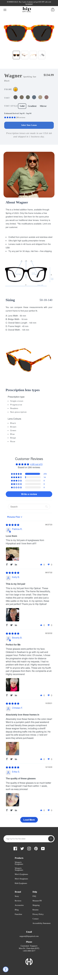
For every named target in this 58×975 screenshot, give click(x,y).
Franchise (18, 914)
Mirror (43, 106)
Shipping (36, 905)
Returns (35, 910)
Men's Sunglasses (21, 879)
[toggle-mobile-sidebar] (5, 9)
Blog (17, 910)
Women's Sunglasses (19, 869)
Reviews (18, 901)
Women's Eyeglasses (19, 863)
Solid (22, 106)
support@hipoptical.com (29, 936)
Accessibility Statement (42, 923)
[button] (10, 117)
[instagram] (18, 5)
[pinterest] (22, 5)
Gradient (32, 106)
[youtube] (27, 5)
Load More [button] (29, 819)
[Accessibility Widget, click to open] (5, 969)
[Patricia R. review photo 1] (12, 554)
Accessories (19, 905)
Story (17, 896)
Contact (36, 919)
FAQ (34, 896)
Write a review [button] (29, 494)
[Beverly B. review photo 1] (12, 685)
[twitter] (13, 5)
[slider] (12, 524)
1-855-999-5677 (29, 951)
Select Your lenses (29, 125)
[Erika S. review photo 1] (12, 799)
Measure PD (37, 901)
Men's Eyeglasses (21, 874)
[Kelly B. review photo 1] (12, 614)
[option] (29, 30)
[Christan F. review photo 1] (12, 748)
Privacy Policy (38, 914)
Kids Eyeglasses (21, 883)
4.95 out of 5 (36, 464)
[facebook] (8, 5)
